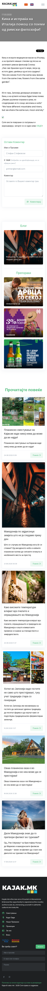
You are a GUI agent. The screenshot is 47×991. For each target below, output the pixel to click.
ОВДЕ (39, 125)
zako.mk (11, 985)
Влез (8, 935)
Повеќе (36, 455)
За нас (9, 930)
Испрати (40, 947)
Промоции (10, 926)
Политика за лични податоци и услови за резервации (21, 983)
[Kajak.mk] (9, 4)
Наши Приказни (12, 922)
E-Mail (21, 161)
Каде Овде (10, 917)
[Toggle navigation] (43, 4)
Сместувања (11, 913)
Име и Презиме (11, 147)
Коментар (8, 175)
